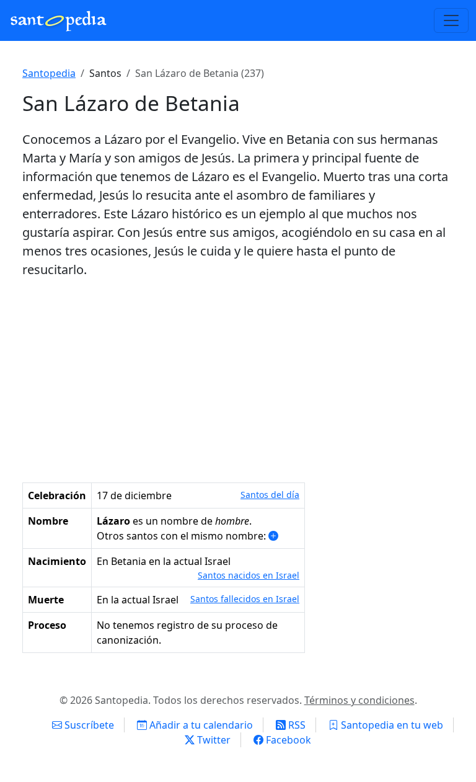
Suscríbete (88, 725)
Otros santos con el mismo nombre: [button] (182, 536)
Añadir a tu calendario (200, 725)
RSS (296, 725)
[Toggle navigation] (451, 20)
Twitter (213, 740)
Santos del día (269, 494)
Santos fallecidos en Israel (244, 599)
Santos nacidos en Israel (248, 575)
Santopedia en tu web (390, 725)
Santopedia (49, 73)
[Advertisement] (238, 381)
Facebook (287, 740)
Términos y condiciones (359, 700)
